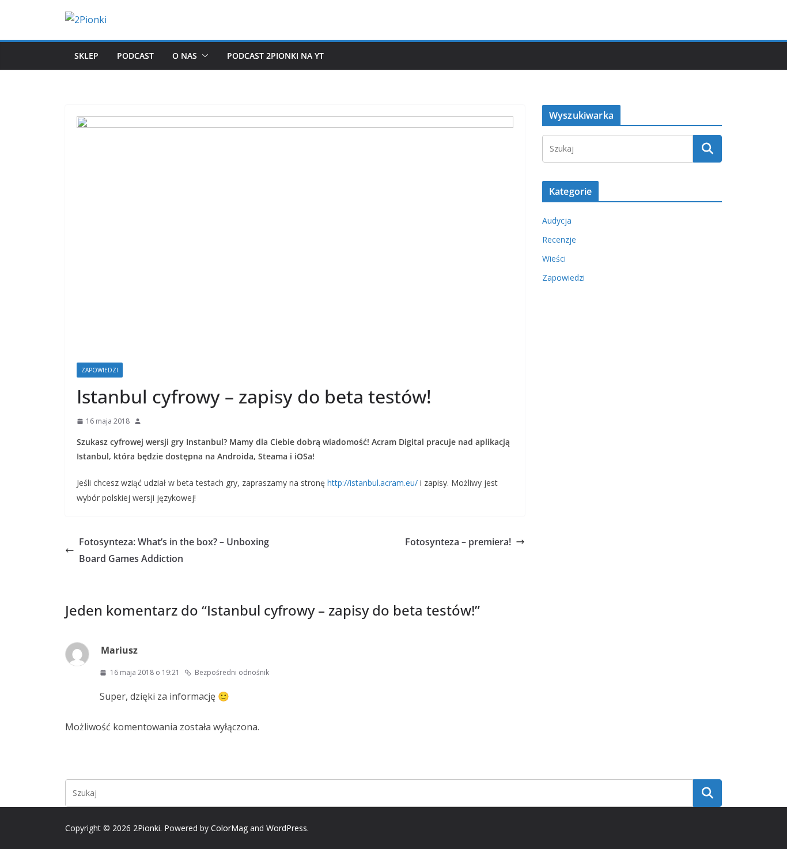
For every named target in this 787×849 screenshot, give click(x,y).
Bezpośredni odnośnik (232, 672)
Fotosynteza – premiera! (458, 541)
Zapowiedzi (99, 370)
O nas (184, 55)
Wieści (554, 258)
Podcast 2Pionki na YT (275, 55)
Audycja (557, 220)
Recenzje (559, 239)
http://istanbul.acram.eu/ (372, 482)
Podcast (135, 55)
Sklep (86, 55)
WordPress (286, 827)
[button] (203, 56)
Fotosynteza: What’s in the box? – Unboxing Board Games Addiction (174, 550)
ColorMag (229, 827)
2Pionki (146, 827)
